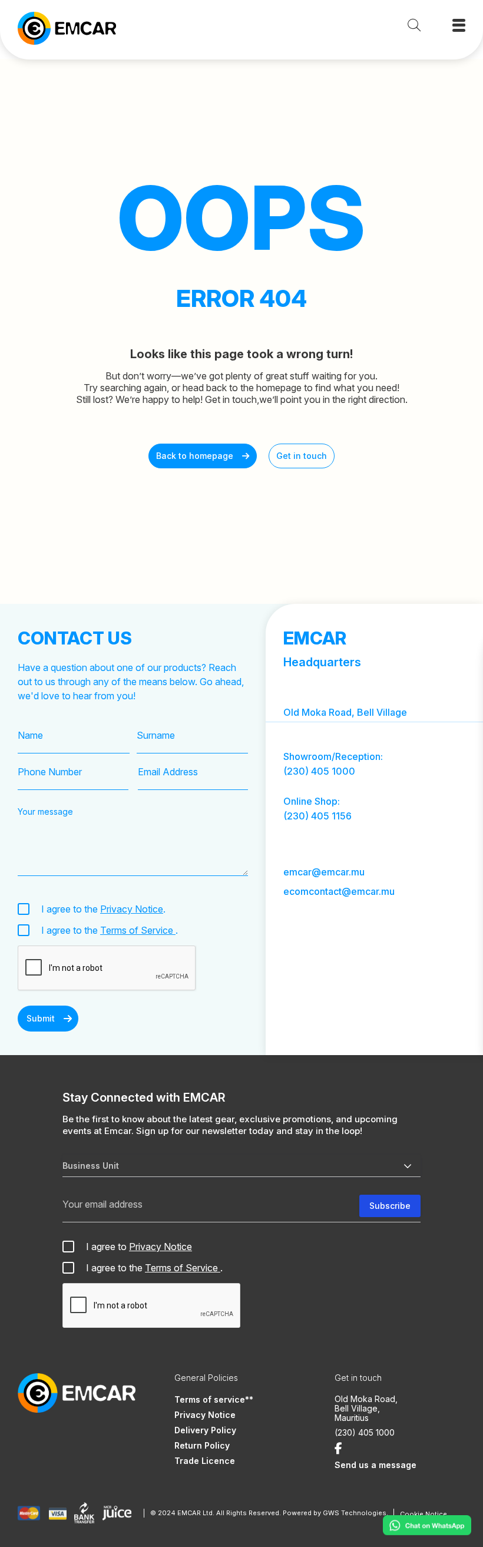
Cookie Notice (423, 1514)
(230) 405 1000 (319, 771)
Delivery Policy (205, 1430)
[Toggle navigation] (458, 25)
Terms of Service (138, 930)
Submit (41, 1018)
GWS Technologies (354, 1513)
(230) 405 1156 (317, 816)
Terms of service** (213, 1399)
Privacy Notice (131, 909)
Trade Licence (204, 1461)
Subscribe (390, 1206)
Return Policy (202, 1445)
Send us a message (375, 1465)
